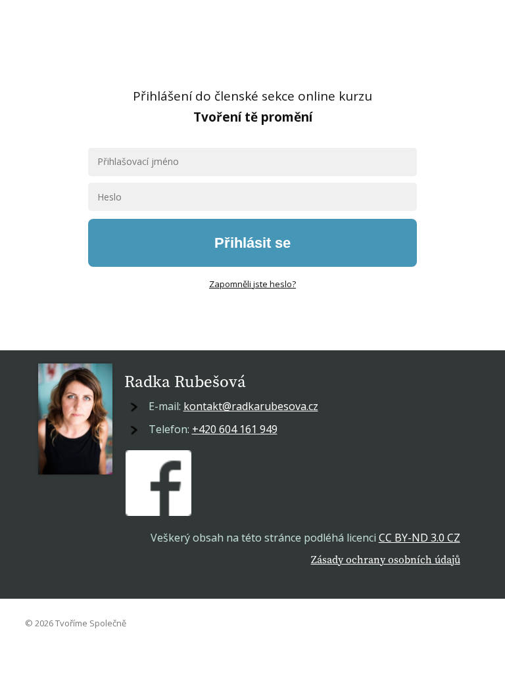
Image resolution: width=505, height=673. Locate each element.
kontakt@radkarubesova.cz (250, 406)
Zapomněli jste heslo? (252, 284)
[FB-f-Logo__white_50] (158, 483)
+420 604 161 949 (234, 429)
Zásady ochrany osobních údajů (385, 559)
